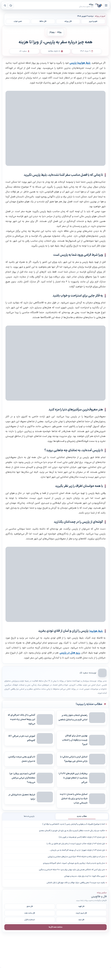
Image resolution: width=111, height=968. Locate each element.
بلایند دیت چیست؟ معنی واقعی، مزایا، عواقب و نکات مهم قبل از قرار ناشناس (76, 882)
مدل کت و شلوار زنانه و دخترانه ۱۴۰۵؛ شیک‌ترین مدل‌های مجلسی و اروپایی (76, 856)
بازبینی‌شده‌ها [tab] (29, 816)
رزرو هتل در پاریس (70, 653)
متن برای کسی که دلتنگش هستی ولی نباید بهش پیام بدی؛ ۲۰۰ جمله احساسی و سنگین (72, 869)
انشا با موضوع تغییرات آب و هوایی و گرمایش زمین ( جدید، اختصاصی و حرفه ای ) (73, 824)
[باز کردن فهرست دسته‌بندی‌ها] (106, 5)
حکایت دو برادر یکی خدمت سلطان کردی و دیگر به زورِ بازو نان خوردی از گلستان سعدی (72, 830)
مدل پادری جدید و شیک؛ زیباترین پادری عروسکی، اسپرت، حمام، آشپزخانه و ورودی (74, 863)
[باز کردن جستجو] (5, 5)
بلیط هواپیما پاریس (80, 63)
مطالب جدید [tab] (82, 816)
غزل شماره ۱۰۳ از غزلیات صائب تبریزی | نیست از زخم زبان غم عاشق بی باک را (76, 843)
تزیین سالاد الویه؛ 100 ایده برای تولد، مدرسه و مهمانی (84, 876)
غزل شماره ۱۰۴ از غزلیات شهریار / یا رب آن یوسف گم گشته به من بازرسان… (77, 850)
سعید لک (83, 673)
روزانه (98, 5)
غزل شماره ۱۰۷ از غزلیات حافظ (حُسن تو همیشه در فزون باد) (82, 837)
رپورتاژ (52, 32)
